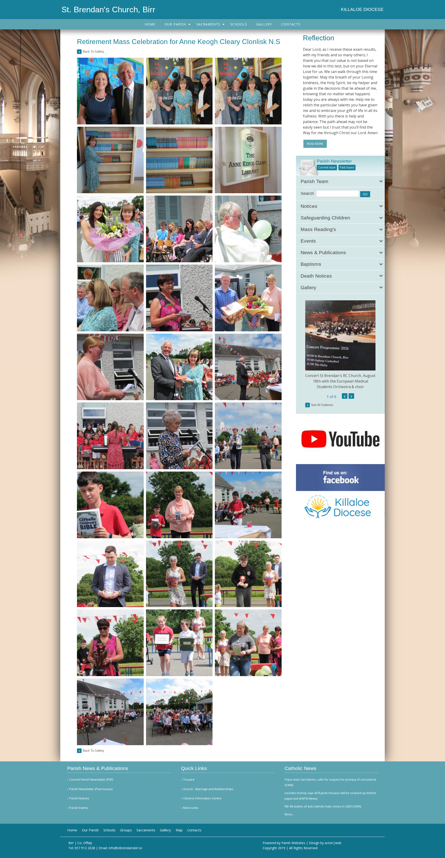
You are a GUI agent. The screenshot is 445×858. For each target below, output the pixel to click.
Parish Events (78, 807)
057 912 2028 (85, 848)
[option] (340, 344)
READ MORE (315, 144)
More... (289, 814)
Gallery (264, 24)
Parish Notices (79, 798)
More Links (190, 807)
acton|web (333, 843)
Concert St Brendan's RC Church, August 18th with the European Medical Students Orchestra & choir (340, 381)
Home (150, 24)
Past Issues (347, 167)
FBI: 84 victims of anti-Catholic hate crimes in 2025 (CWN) (323, 806)
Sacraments (208, 24)
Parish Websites (293, 843)
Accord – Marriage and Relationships (208, 789)
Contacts (290, 24)
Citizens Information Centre (202, 798)
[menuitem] (150, 24)
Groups (126, 830)
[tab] (340, 181)
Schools (238, 24)
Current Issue (327, 167)
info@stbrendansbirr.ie (125, 848)
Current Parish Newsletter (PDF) (91, 779)
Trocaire (188, 779)
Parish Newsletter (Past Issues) (90, 789)
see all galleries (322, 405)
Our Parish (175, 24)
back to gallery (93, 51)
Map (179, 830)
